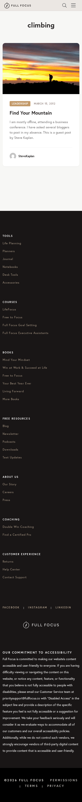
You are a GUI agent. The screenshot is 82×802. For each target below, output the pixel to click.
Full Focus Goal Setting (20, 325)
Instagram (37, 607)
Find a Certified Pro (17, 534)
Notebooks (10, 266)
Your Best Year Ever (17, 383)
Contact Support (15, 577)
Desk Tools (10, 274)
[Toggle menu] (73, 5)
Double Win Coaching (18, 526)
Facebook (11, 607)
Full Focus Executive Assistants (26, 333)
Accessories (11, 282)
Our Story (10, 484)
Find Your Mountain (31, 113)
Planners (9, 251)
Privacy (56, 786)
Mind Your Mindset (16, 359)
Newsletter (11, 433)
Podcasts (9, 441)
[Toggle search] (64, 5)
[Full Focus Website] (41, 624)
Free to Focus (13, 317)
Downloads (10, 449)
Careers (8, 492)
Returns (8, 561)
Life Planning (12, 243)
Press (6, 500)
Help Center (11, 569)
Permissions (64, 780)
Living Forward (13, 391)
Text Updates (12, 457)
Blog (6, 426)
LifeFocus (9, 309)
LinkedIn (63, 607)
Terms (31, 786)
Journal (8, 259)
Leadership (20, 103)
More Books (11, 399)
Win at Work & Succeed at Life (25, 367)
